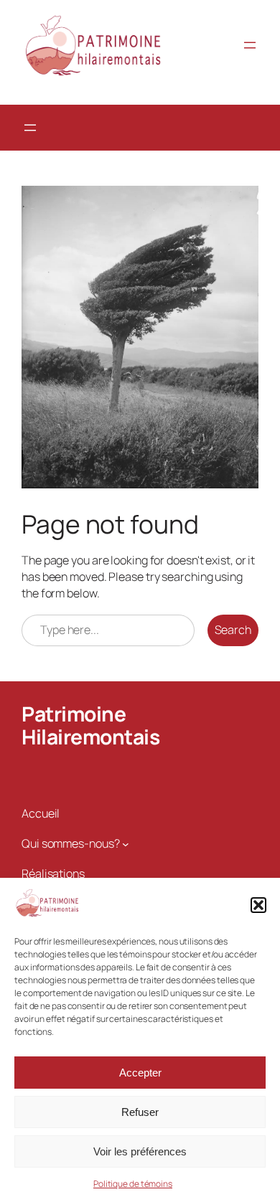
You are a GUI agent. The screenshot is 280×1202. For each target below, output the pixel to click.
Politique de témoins (132, 1184)
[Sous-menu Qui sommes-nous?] (125, 843)
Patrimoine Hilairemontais (90, 725)
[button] (258, 905)
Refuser (140, 1112)
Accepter (140, 1072)
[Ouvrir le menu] (249, 45)
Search (233, 630)
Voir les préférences (140, 1151)
